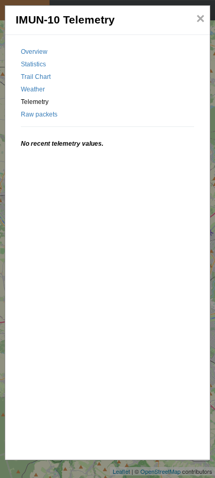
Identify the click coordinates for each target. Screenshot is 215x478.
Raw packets (39, 114)
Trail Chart (36, 76)
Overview (34, 51)
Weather (33, 89)
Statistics (33, 64)
